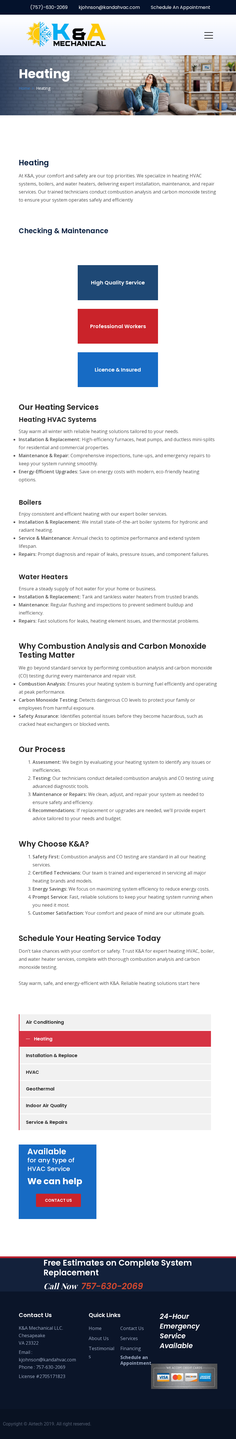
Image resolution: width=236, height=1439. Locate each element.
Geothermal (40, 1089)
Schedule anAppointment (135, 1360)
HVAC (32, 1072)
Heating (43, 1039)
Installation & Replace (51, 1055)
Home (95, 1328)
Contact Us (132, 1328)
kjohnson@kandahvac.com (108, 7)
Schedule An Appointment (180, 7)
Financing (130, 1348)
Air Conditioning (45, 1022)
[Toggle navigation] (208, 35)
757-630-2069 (112, 1286)
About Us (99, 1338)
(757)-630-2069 (48, 7)
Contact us (58, 1200)
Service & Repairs (46, 1122)
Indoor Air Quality (46, 1105)
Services (129, 1338)
